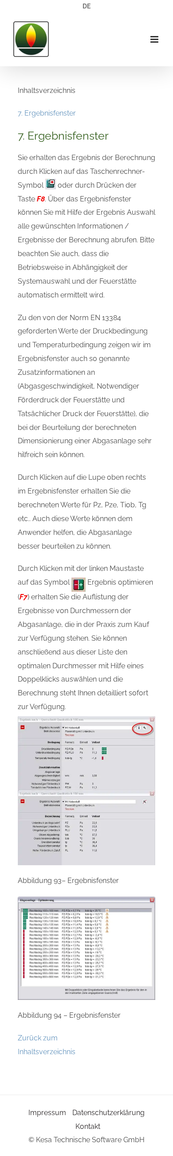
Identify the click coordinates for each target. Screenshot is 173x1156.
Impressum (47, 1112)
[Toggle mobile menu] (155, 39)
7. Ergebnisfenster (47, 113)
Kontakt (87, 1126)
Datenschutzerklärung (108, 1112)
